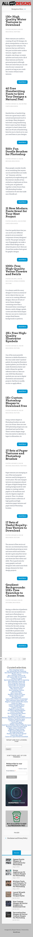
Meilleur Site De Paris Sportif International (16, 718)
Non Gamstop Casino (16, 670)
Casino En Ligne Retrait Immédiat (16, 736)
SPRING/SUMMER (19, 281)
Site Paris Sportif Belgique (16, 710)
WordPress (16, 932)
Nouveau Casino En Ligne (16, 716)
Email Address (11, 771)
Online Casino (16, 674)
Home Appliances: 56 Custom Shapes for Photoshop (19, 873)
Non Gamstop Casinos (16, 690)
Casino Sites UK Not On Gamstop (16, 699)
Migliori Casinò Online (16, 729)
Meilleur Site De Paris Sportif (16, 734)
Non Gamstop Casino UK (16, 681)
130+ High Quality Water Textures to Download (16, 20)
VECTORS (9, 283)
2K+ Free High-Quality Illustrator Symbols (16, 337)
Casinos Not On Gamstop (16, 684)
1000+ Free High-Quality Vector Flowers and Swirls (16, 270)
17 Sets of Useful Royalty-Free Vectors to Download (16, 526)
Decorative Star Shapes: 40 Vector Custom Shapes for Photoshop (20, 915)
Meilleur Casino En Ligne (16, 694)
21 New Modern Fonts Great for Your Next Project (17, 212)
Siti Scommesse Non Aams (17, 713)
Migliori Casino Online (16, 709)
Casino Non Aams (17, 735)
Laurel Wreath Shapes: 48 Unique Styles (19, 894)
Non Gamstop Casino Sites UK (16, 700)
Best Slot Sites (16, 691)
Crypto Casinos (16, 707)
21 (5, 659)
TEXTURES (17, 32)
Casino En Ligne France (16, 705)
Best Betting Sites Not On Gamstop (16, 673)
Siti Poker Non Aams (16, 732)
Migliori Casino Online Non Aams (16, 702)
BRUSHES (8, 161)
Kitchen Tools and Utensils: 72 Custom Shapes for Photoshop (19, 884)
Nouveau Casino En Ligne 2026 (16, 726)
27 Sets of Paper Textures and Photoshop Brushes (17, 454)
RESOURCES (9, 32)
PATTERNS (9, 602)
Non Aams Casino (17, 689)
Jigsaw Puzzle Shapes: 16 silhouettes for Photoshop (19, 862)
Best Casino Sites (16, 693)
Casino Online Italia (16, 723)
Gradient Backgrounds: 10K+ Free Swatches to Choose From (15, 590)
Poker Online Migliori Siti (16, 731)
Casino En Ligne (16, 678)
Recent (16, 853)
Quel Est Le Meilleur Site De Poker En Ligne (16, 725)
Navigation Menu (17, 9)
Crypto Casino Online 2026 (16, 728)
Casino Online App (16, 712)
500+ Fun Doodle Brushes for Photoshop (16, 151)
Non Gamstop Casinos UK (16, 676)
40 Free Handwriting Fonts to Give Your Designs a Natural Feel (16, 94)
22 (10, 659)
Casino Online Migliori (16, 706)
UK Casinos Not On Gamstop (16, 671)
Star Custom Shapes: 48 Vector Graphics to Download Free (20, 904)
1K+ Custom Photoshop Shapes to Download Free (16, 401)
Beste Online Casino (16, 696)
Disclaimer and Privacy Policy (17, 838)
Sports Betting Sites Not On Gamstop (16, 680)
